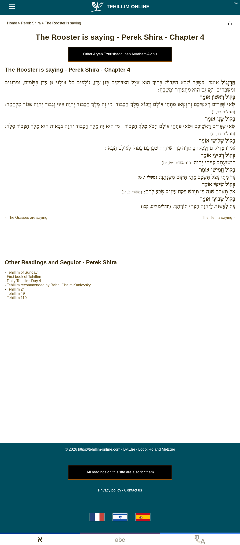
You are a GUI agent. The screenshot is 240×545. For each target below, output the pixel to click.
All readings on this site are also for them (120, 472)
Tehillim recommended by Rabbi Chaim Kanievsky (49, 285)
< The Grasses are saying (26, 217)
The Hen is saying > (218, 217)
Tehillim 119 (17, 298)
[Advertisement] (120, 234)
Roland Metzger (162, 449)
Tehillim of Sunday (22, 272)
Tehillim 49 (16, 294)
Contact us (133, 490)
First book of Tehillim (24, 277)
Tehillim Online (128, 6)
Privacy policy (109, 490)
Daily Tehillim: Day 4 (24, 281)
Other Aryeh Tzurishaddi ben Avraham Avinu (120, 54)
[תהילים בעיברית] (120, 517)
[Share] (230, 23)
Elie (132, 449)
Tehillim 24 (16, 289)
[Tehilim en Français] (97, 517)
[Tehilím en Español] (142, 517)
